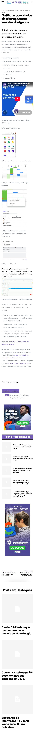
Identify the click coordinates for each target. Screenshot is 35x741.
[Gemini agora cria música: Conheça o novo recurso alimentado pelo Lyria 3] (6, 482)
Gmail (3, 10)
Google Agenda (14, 398)
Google (27, 395)
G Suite (22, 395)
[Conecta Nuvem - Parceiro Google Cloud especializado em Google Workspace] (17, 2)
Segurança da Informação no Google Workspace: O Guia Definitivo (22, 470)
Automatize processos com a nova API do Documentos (9, 574)
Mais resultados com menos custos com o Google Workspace (26, 574)
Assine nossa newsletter (10, 391)
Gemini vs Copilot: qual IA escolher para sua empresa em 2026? (23, 458)
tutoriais (22, 398)
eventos (16, 395)
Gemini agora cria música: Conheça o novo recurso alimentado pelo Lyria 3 (21, 482)
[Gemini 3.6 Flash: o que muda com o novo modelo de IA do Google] (6, 447)
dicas (11, 395)
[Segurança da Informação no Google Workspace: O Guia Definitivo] (6, 470)
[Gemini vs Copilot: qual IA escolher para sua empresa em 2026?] (6, 459)
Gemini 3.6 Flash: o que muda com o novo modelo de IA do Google (22, 446)
